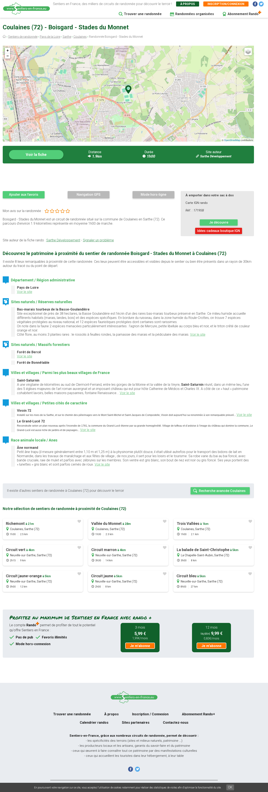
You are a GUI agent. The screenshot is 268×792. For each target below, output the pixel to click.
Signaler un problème (98, 240)
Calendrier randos (94, 723)
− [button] (7, 56)
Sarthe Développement (215, 156)
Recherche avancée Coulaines (222, 491)
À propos (187, 4)
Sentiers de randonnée (22, 36)
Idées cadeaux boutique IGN (218, 231)
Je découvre (218, 222)
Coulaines (80, 36)
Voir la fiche (36, 154)
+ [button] (7, 50)
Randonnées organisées (194, 14)
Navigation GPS (88, 195)
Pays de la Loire (50, 36)
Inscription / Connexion (150, 714)
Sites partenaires (135, 723)
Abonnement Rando (243, 14)
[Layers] (248, 51)
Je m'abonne (140, 646)
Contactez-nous (175, 723)
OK (230, 787)
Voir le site (24, 292)
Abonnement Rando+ (198, 714)
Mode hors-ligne (153, 195)
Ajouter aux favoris (23, 195)
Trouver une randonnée (143, 14)
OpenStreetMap (232, 140)
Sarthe (67, 36)
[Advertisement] (128, 177)
